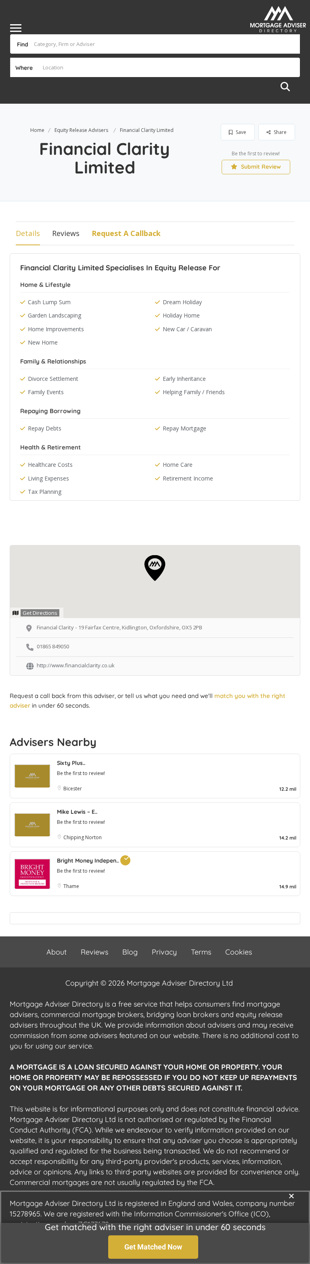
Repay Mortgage (184, 428)
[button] (291, 1196)
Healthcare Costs (50, 464)
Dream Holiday (182, 302)
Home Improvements (56, 329)
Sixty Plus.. (71, 763)
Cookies (238, 952)
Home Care (178, 464)
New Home (43, 342)
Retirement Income (188, 478)
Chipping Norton (82, 837)
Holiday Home (181, 315)
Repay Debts (44, 428)
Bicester (72, 788)
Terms (201, 952)
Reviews (66, 233)
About (56, 952)
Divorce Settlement (53, 378)
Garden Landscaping (54, 315)
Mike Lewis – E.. (77, 811)
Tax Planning (44, 491)
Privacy (164, 952)
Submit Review (260, 166)
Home (37, 130)
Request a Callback (126, 233)
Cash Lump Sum (49, 302)
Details (28, 233)
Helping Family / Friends (194, 392)
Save (240, 132)
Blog (130, 952)
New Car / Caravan (187, 329)
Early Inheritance (184, 378)
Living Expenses (48, 478)
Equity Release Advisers (81, 130)
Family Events (46, 392)
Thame (71, 886)
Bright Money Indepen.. (88, 860)
